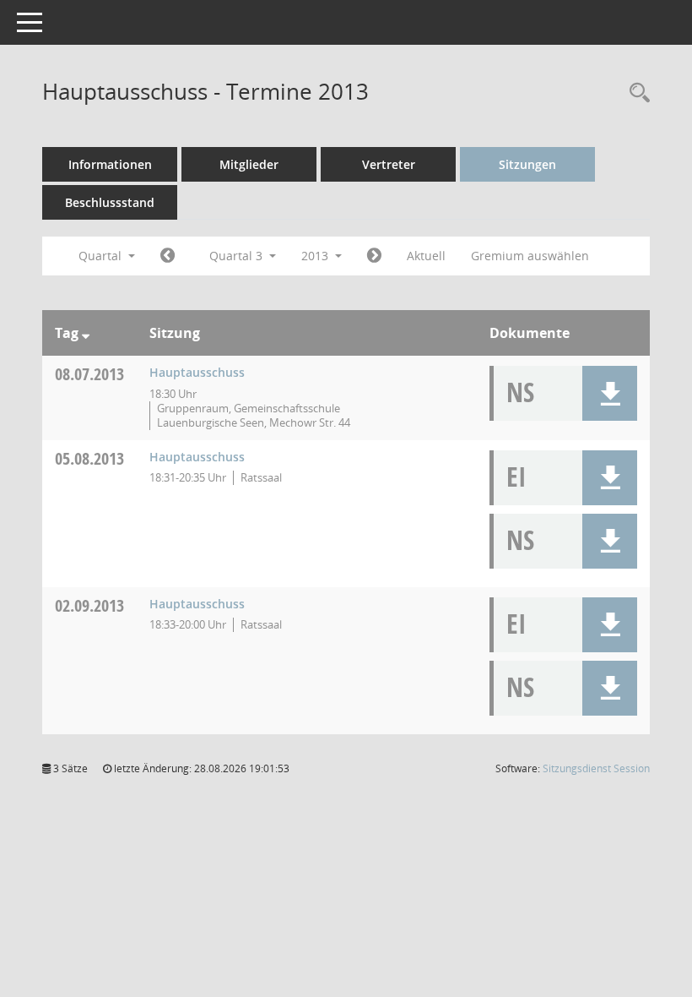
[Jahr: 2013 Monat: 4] (167, 256)
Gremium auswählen (530, 256)
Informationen (110, 164)
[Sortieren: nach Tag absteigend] (85, 333)
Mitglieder (248, 164)
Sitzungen (527, 164)
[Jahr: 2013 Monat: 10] (374, 256)
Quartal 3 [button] (237, 256)
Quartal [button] (101, 256)
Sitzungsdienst (596, 768)
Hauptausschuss (197, 372)
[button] (609, 393)
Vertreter (388, 164)
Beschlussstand (109, 202)
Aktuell (426, 256)
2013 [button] (316, 256)
